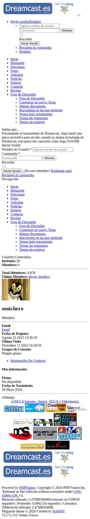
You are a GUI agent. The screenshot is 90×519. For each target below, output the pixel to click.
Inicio (14, 59)
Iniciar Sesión (29, 43)
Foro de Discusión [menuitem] (32, 98)
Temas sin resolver (32, 122)
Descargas (17, 67)
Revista (15, 90)
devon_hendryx (39, 277)
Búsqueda (17, 63)
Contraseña (11, 154)
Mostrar (67, 30)
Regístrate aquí (61, 171)
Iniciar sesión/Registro (25, 21)
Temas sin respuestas (33, 118)
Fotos (14, 71)
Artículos (16, 75)
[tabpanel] (45, 380)
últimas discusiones (32, 106)
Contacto (16, 86)
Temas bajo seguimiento (35, 114)
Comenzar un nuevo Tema (37, 102)
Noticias (16, 79)
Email (6, 329)
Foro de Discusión (23, 222)
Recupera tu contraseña (35, 47)
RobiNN (59, 511)
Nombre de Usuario (17, 149)
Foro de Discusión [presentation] (23, 94)
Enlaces (15, 82)
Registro (25, 51)
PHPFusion (27, 487)
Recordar (25, 39)
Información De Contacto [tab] (28, 361)
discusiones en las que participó (40, 110)
